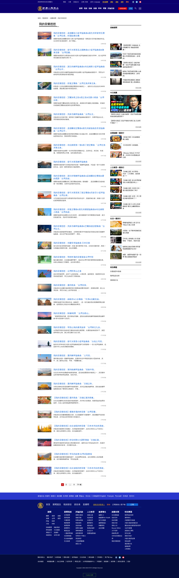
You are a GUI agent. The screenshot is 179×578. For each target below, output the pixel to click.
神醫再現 (101, 525)
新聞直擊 (67, 525)
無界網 (113, 561)
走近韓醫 (101, 528)
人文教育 (91, 512)
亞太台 (88, 496)
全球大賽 (57, 535)
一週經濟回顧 (68, 533)
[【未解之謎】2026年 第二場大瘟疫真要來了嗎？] (116, 192)
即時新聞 (49, 530)
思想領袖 (78, 525)
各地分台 (76, 2)
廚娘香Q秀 (115, 533)
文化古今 (90, 530)
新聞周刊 (67, 528)
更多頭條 (138, 88)
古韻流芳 (90, 520)
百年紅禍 (128, 533)
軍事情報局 (79, 530)
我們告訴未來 (115, 276)
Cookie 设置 (89, 575)
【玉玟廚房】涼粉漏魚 (130, 145)
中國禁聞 (67, 520)
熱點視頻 (57, 527)
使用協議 (75, 557)
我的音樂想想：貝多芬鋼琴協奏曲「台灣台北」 (74, 114)
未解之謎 (90, 515)
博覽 (104, 8)
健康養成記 (102, 523)
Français (110, 496)
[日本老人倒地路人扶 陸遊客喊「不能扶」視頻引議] (116, 243)
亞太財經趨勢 (68, 538)
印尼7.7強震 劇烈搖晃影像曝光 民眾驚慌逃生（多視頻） (132, 56)
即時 (100, 8)
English (103, 496)
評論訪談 (111, 8)
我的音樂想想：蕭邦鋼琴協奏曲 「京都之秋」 (73, 384)
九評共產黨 (128, 528)
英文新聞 (105, 2)
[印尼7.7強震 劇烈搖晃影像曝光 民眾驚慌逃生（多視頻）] (116, 58)
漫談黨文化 (114, 280)
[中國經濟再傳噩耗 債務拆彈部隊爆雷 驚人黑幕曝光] (116, 84)
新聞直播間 (123, 8)
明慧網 (99, 561)
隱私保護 (66, 557)
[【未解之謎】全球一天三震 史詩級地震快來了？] (116, 200)
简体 (86, 2)
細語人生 (78, 543)
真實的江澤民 (129, 530)
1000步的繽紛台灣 (117, 537)
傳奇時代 (128, 517)
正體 (82, 2)
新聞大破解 (79, 528)
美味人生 (114, 525)
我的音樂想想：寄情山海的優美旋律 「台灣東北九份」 (77, 327)
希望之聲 (78, 561)
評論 (47, 521)
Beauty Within (116, 528)
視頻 (85, 8)
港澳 (53, 516)
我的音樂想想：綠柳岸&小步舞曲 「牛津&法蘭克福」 (77, 299)
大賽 (69, 2)
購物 (127, 2)
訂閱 (132, 504)
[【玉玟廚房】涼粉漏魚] (116, 149)
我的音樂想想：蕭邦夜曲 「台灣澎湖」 (70, 285)
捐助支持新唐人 (99, 504)
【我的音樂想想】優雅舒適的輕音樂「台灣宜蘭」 (75, 412)
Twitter (137, 2)
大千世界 (114, 530)
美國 (47, 518)
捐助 (117, 2)
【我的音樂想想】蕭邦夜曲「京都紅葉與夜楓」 (74, 398)
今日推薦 (113, 93)
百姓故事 (128, 541)
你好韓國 (114, 520)
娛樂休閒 (53, 18)
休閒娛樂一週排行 (117, 133)
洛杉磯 (59, 496)
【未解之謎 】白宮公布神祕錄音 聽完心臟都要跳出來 (131, 206)
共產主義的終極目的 (131, 523)
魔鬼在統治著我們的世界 (133, 525)
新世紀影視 (121, 561)
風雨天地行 (128, 536)
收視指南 (58, 557)
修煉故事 (128, 546)
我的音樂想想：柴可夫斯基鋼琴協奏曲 (70, 162)
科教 (53, 524)
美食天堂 (114, 523)
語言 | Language (95, 2)
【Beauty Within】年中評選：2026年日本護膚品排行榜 (131, 155)
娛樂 (59, 516)
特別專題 (113, 267)
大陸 (47, 524)
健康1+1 (101, 515)
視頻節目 (45, 18)
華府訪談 (67, 530)
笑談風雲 (90, 517)
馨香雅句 (90, 523)
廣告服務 (91, 557)
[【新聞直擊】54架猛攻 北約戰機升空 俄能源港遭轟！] (116, 49)
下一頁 (79, 484)
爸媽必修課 (90, 528)
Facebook (133, 2)
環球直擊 (67, 517)
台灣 (53, 518)
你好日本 (114, 517)
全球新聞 (67, 515)
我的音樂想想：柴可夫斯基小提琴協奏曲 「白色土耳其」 (78, 341)
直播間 (86, 504)
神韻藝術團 (50, 561)
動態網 (106, 561)
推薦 (95, 8)
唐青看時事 (79, 533)
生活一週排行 (115, 219)
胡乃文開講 (102, 520)
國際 (47, 516)
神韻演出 (49, 535)
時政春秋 (78, 523)
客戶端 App (108, 557)
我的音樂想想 (116, 541)
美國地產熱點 (91, 533)
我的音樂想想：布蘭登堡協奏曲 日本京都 (71, 243)
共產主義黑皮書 (130, 538)
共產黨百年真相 (115, 271)
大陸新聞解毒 (80, 541)
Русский (118, 496)
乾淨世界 (69, 561)
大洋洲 (65, 496)
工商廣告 (128, 549)
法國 (76, 496)
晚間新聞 (67, 523)
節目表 (77, 504)
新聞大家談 (79, 515)
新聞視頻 (68, 512)
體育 (59, 518)
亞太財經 (67, 541)
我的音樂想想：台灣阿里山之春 (67, 271)
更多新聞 (138, 161)
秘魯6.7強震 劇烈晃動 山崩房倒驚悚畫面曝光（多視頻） (132, 73)
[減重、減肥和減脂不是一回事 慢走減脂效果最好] (116, 259)
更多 (128, 561)
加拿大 (53, 496)
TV (131, 8)
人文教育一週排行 (117, 167)
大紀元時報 (60, 561)
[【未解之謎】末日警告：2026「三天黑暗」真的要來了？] (116, 176)
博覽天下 (49, 532)
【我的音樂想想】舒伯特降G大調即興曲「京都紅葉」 (77, 440)
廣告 (111, 2)
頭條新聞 (113, 28)
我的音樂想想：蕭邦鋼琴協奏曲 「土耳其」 (72, 355)
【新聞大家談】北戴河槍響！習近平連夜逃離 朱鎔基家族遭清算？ (131, 65)
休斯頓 (71, 496)
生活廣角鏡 (115, 515)
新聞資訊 (57, 504)
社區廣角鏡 (67, 536)
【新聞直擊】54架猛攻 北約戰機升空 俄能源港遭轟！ (131, 47)
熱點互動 (78, 517)
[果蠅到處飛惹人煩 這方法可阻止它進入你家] (116, 227)
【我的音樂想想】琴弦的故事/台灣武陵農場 (72, 454)
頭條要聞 (49, 527)
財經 (53, 521)
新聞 (80, 8)
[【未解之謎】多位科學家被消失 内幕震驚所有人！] (116, 184)
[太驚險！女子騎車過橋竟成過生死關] (116, 235)
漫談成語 (90, 525)
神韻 (64, 2)
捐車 (122, 2)
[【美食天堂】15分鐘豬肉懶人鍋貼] (116, 141)
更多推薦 (138, 127)
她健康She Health (104, 517)
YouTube (140, 2)
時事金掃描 (79, 520)
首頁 (39, 18)
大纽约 (47, 496)
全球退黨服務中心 (89, 561)
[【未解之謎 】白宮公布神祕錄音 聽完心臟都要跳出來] (116, 208)
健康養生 (102, 512)
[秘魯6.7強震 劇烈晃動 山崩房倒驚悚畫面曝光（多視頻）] (116, 75)
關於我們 (50, 557)
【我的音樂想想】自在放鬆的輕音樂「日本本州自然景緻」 (79, 426)
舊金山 (81, 496)
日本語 (125, 496)
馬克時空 (78, 538)
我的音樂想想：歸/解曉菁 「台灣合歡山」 (72, 313)
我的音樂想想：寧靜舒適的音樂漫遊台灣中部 (73, 257)
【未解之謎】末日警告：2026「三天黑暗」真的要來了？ (131, 174)
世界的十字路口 (81, 536)
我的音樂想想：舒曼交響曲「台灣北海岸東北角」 (75, 83)
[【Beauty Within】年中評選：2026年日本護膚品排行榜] (116, 157)
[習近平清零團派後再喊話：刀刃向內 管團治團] (125, 112)
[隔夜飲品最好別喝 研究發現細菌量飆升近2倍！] (116, 251)
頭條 (90, 8)
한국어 (131, 496)
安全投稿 (83, 557)
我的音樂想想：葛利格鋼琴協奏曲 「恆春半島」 (74, 369)
